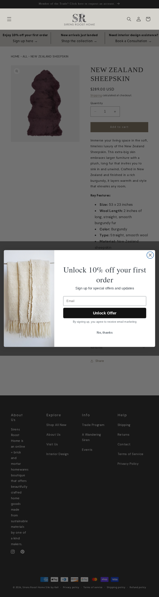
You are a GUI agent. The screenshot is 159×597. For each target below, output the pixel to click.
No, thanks (105, 332)
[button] (9, 19)
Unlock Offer (104, 313)
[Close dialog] (150, 255)
